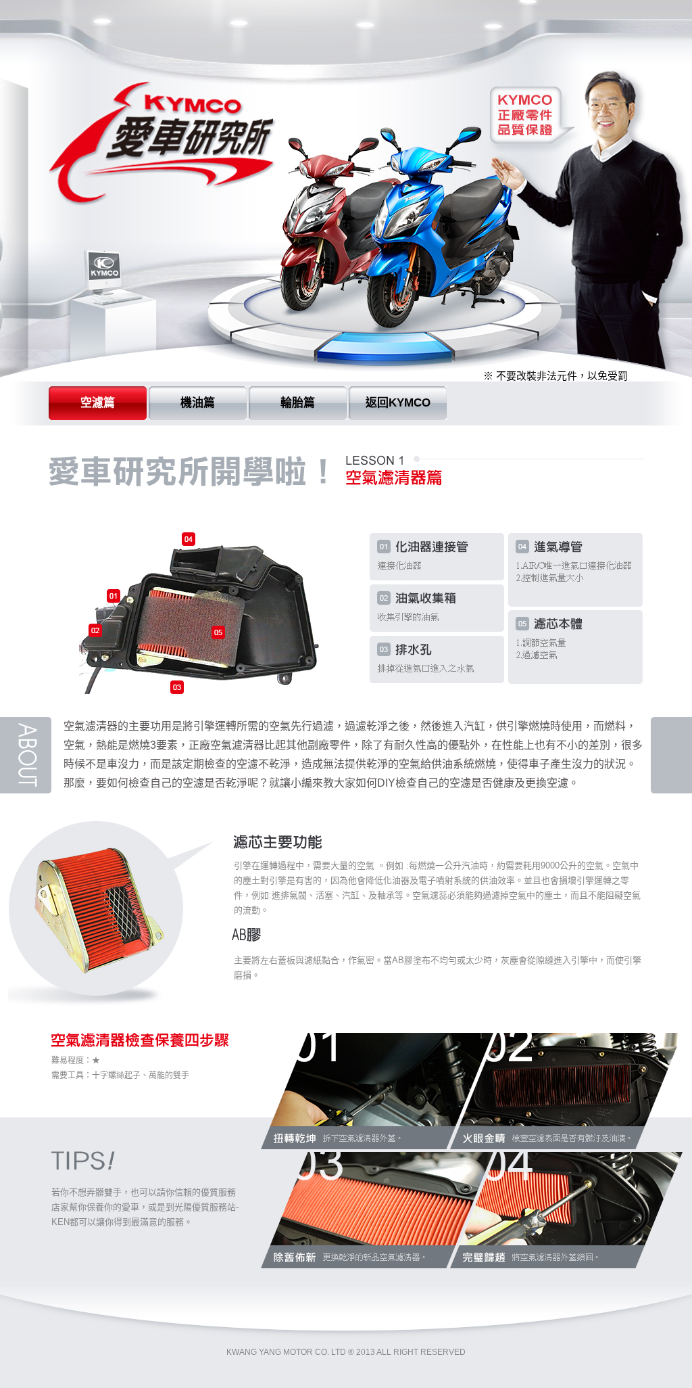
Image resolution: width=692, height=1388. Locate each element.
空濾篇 (97, 402)
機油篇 (197, 402)
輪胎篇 (297, 402)
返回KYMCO (398, 402)
